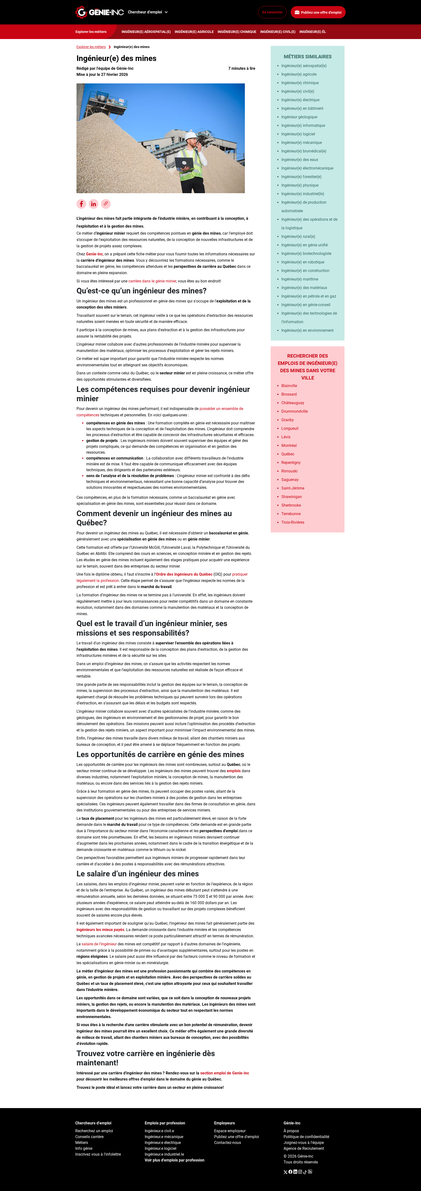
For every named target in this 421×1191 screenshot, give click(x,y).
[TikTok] (305, 1172)
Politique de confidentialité (306, 1136)
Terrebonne (291, 513)
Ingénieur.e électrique (163, 1142)
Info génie (83, 1148)
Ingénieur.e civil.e (159, 1131)
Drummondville (294, 411)
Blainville (289, 385)
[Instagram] (300, 1172)
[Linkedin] (295, 1172)
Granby (287, 420)
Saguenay (290, 479)
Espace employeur (230, 1131)
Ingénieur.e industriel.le (164, 1154)
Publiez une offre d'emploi (321, 12)
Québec (287, 454)
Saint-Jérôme (292, 488)
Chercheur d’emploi (145, 12)
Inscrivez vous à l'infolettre (98, 1154)
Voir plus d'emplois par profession (174, 1160)
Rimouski (289, 471)
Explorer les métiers (91, 47)
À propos (291, 1131)
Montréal (289, 445)
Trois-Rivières (292, 522)
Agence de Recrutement (304, 1148)
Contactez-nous (227, 1142)
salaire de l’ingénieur (99, 944)
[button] (106, 204)
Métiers (81, 1142)
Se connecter (272, 12)
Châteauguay (292, 402)
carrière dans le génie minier (152, 281)
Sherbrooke (291, 505)
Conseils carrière (89, 1136)
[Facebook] (290, 1172)
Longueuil (289, 428)
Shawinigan (291, 496)
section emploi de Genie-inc (224, 1073)
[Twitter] (285, 1172)
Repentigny (291, 462)
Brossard (289, 394)
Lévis (285, 437)
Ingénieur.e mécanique (164, 1136)
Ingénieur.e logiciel (160, 1148)
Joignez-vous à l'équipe (304, 1142)
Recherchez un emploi (94, 1131)
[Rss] (310, 1172)
